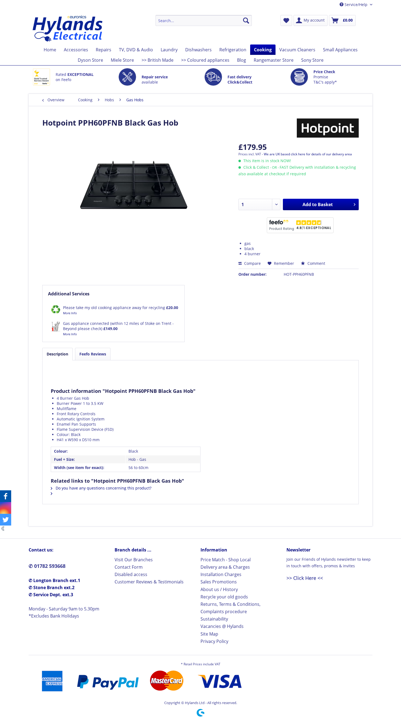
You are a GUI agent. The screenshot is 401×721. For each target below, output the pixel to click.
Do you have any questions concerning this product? (103, 488)
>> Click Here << (304, 578)
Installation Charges (220, 574)
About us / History (219, 589)
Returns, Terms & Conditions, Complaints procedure (230, 608)
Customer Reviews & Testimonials (149, 582)
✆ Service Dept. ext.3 (51, 595)
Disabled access (131, 574)
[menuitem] (203, 20)
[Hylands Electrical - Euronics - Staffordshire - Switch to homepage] (67, 28)
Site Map (209, 634)
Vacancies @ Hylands (222, 626)
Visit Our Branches (134, 560)
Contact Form (129, 567)
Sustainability (214, 619)
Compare (252, 263)
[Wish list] (286, 20)
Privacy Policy (214, 641)
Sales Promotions (218, 582)
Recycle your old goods (224, 597)
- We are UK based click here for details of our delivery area (307, 154)
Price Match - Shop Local (225, 560)
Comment (315, 263)
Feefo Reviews (92, 354)
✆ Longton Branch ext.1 (54, 580)
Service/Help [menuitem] (356, 4)
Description (57, 354)
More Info (70, 313)
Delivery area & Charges (225, 567)
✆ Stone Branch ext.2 (51, 587)
